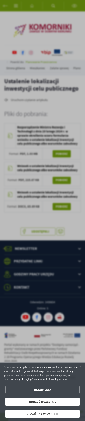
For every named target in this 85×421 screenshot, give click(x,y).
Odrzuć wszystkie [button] (42, 402)
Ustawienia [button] (42, 390)
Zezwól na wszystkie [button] (42, 414)
